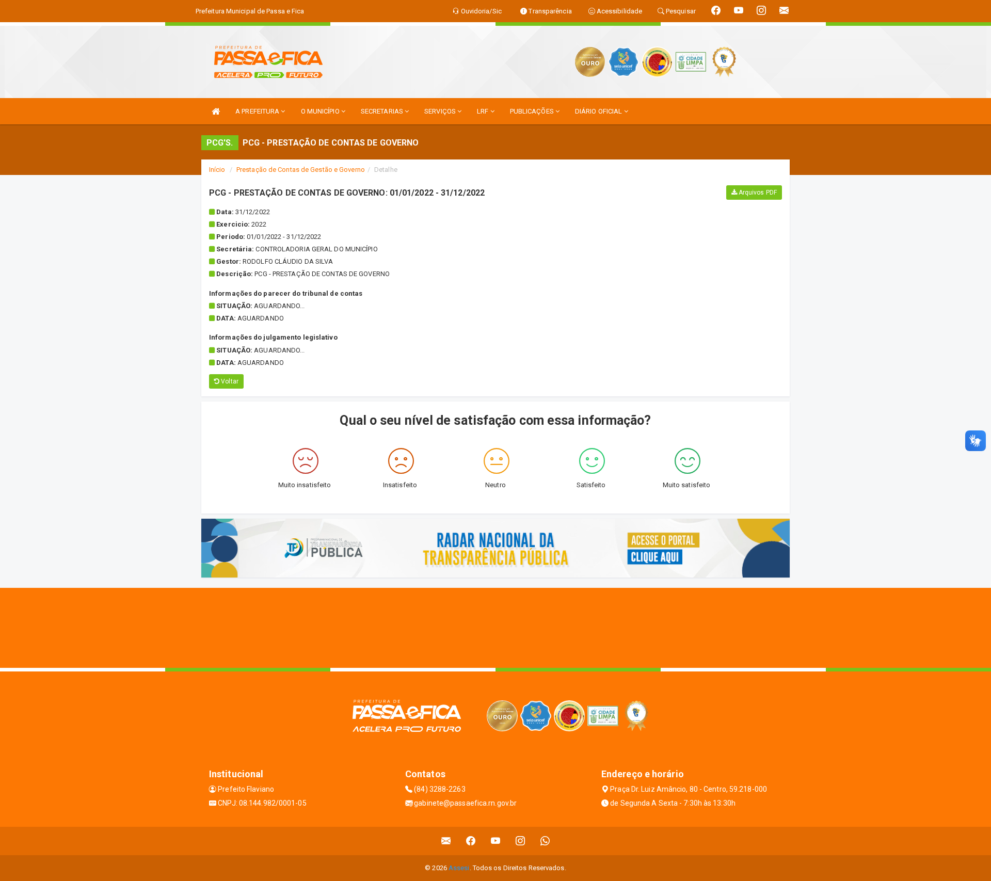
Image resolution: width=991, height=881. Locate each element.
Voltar (228, 381)
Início (217, 169)
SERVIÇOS (440, 111)
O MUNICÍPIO (321, 111)
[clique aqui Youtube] (496, 841)
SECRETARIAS (383, 111)
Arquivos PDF (757, 192)
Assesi (459, 868)
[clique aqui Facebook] (471, 841)
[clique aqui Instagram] (521, 841)
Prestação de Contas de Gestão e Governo (300, 169)
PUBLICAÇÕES (532, 111)
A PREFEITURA (258, 111)
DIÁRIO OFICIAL (599, 111)
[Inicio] (215, 111)
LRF (483, 111)
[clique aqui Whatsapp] (545, 841)
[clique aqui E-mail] (446, 841)
